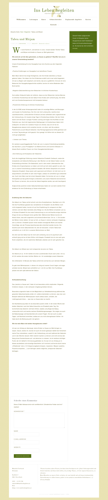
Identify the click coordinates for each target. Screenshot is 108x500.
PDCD (67, 494)
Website (17, 447)
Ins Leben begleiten (54, 10)
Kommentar (19, 411)
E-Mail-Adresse (20, 439)
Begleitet (35, 43)
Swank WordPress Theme (56, 494)
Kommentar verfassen (44, 43)
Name (16, 431)
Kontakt (75, 48)
